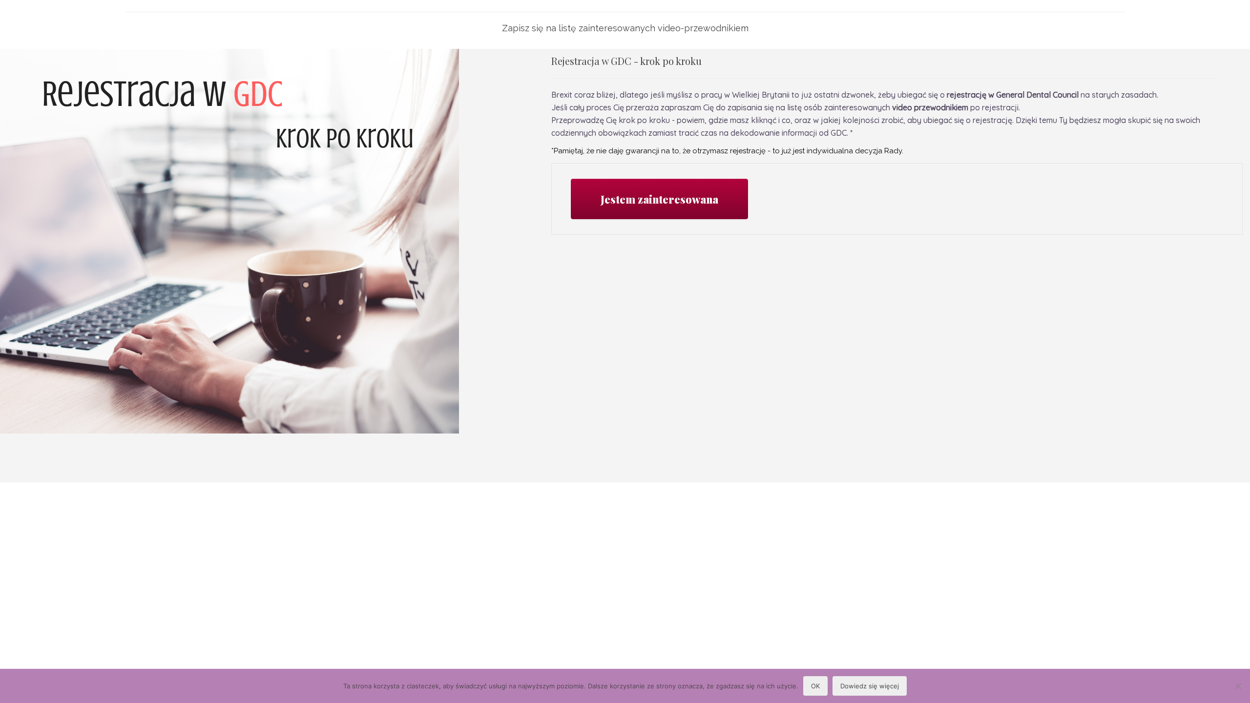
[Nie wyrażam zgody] (1238, 686)
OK (815, 686)
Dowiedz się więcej (869, 686)
